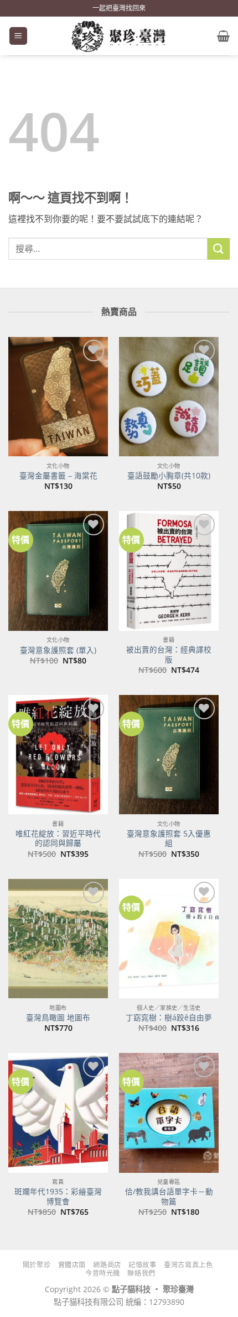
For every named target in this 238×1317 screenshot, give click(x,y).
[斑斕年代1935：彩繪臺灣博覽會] (58, 1112)
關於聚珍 (36, 1264)
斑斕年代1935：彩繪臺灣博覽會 (58, 1196)
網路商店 (107, 1264)
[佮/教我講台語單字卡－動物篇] (169, 1112)
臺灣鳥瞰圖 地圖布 (58, 1018)
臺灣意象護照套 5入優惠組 (169, 838)
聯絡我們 (141, 1273)
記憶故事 (142, 1264)
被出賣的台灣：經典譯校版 (168, 654)
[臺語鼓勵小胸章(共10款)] (169, 396)
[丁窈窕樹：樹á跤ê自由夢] (169, 938)
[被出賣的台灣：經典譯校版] (169, 570)
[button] (18, 36)
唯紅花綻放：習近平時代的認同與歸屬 (58, 838)
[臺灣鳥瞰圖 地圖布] (58, 938)
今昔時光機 (102, 1273)
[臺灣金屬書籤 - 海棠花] (58, 396)
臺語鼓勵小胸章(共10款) (168, 476)
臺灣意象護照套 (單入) (58, 650)
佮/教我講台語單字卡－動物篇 (169, 1196)
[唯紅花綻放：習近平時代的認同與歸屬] (58, 754)
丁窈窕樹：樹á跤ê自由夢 (169, 1018)
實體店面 (72, 1264)
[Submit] (219, 249)
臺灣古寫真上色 (188, 1264)
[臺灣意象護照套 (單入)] (58, 570)
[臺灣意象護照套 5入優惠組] (169, 754)
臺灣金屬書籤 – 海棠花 (58, 476)
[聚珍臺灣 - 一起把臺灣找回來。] (119, 36)
